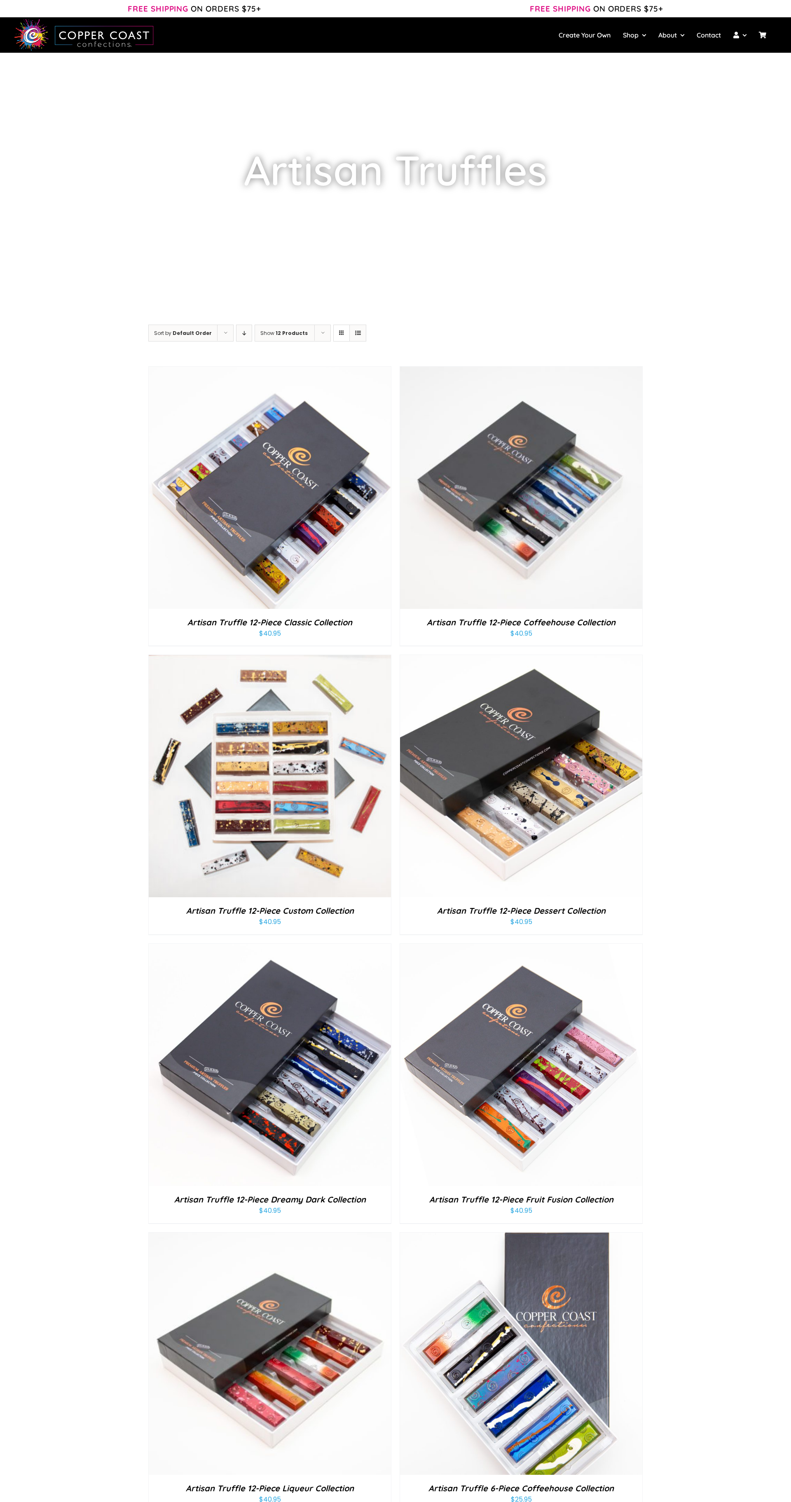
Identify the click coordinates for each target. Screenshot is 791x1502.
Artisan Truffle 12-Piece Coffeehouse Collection (521, 622)
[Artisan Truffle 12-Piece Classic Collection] (270, 372)
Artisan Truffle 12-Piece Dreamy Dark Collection (270, 1199)
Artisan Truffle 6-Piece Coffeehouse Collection (521, 1488)
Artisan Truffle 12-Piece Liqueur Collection (270, 1488)
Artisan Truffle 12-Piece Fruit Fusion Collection (521, 1199)
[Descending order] (244, 333)
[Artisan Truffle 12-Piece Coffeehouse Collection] (521, 372)
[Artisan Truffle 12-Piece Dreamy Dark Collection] (270, 949)
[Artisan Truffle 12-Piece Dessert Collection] (521, 660)
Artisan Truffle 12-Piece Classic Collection (269, 622)
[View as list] (358, 333)
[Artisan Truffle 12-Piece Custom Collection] (270, 660)
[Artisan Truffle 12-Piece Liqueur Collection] (270, 1238)
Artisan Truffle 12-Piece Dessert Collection (521, 910)
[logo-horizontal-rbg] (84, 20)
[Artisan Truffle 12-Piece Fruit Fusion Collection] (521, 949)
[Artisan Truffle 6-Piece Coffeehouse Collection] (521, 1238)
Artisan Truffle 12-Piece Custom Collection (270, 910)
